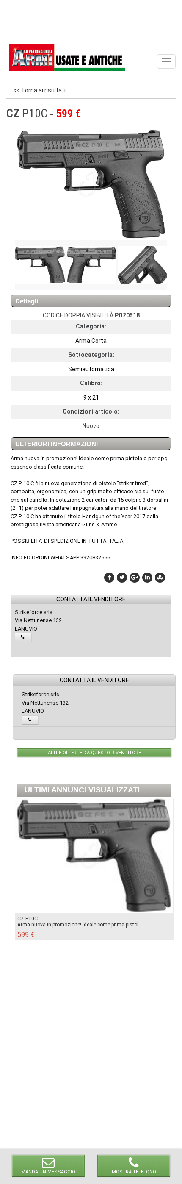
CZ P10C (27, 919)
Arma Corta (91, 340)
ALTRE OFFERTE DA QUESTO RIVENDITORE (94, 753)
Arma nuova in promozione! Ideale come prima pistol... (79, 925)
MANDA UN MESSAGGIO (48, 1172)
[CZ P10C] (40, 265)
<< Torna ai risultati (39, 90)
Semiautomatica (91, 369)
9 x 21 (91, 397)
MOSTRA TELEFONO (134, 1172)
